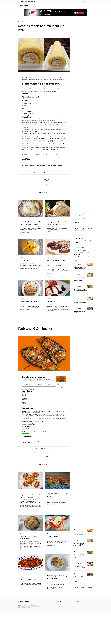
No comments (36, 224)
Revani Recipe (80, 247)
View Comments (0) (43, 192)
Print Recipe (61, 383)
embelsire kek (49, 165)
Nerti (19, 34)
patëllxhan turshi (25, 433)
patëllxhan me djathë (56, 431)
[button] (59, 385)
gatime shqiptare (36, 441)
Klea (47, 498)
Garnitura (30, 491)
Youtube (76, 603)
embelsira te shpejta (40, 165)
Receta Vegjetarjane (25, 492)
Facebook (59, 601)
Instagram (77, 601)
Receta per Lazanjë (85, 245)
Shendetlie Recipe (80, 238)
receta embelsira (57, 165)
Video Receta (21, 1)
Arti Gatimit (25, 6)
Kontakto (33, 1)
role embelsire (26, 167)
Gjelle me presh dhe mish (84, 256)
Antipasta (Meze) (22, 324)
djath (30, 441)
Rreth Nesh (27, 1)
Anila (19, 332)
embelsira (31, 165)
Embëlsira (20, 21)
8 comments (30, 497)
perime (43, 441)
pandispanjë (48, 81)
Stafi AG (48, 538)
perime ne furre (50, 441)
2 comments (57, 304)
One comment (63, 224)
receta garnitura (58, 441)
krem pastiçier (49, 118)
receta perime (26, 442)
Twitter (58, 603)
